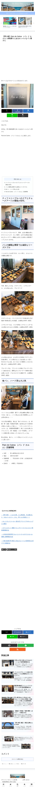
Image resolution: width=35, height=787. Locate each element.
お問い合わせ (26, 779)
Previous (1, 23)
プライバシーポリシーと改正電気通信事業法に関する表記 (9, 780)
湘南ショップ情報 (13, 549)
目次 (15, 179)
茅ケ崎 (4, 549)
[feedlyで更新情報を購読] (26, 645)
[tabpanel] (10, 23)
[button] (23, 115)
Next (34, 23)
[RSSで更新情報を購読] (18, 649)
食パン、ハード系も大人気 (12, 189)
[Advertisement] (17, 60)
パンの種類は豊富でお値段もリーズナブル (16, 187)
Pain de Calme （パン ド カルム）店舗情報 (17, 191)
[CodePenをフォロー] (9, 645)
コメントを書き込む (17, 759)
